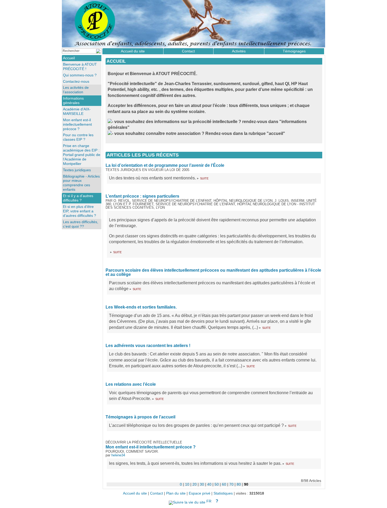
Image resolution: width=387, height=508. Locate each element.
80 (239, 484)
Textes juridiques (77, 170)
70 (231, 484)
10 (187, 484)
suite (204, 178)
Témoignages (294, 51)
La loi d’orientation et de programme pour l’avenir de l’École (165, 165)
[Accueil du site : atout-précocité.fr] (193, 23)
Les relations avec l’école (131, 384)
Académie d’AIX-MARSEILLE (77, 111)
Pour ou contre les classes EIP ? (78, 137)
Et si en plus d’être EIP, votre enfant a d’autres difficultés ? (79, 211)
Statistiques (223, 493)
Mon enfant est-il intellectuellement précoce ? (151, 447)
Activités (239, 51)
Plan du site (176, 493)
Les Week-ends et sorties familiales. (141, 307)
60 (224, 484)
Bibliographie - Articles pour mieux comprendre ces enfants (81, 183)
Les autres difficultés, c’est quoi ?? (80, 224)
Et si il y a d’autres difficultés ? (78, 198)
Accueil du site (133, 51)
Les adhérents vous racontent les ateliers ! (148, 345)
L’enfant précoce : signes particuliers (142, 196)
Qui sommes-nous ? (80, 75)
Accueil (116, 61)
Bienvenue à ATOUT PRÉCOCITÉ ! (80, 66)
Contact (188, 51)
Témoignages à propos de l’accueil (140, 417)
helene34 (118, 455)
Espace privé (199, 493)
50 (217, 484)
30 (202, 484)
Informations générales (73, 100)
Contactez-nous (76, 81)
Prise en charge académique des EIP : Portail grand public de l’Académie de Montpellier (81, 155)
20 (194, 484)
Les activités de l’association (76, 89)
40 (209, 484)
